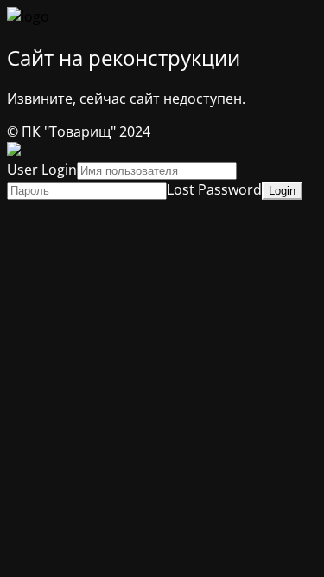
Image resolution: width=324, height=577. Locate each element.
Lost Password (214, 189)
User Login (42, 169)
